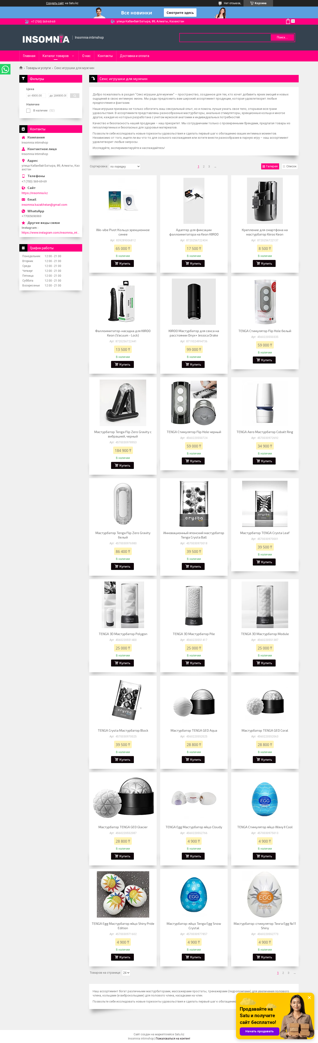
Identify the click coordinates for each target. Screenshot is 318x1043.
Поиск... (282, 37)
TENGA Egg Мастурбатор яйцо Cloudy (194, 827)
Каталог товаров (56, 56)
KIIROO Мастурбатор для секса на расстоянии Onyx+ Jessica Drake (194, 333)
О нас (86, 56)
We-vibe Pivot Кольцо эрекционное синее (123, 232)
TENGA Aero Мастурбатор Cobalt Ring (265, 432)
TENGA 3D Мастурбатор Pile (194, 634)
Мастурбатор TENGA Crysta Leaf (265, 533)
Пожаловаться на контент (173, 1038)
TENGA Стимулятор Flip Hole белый (264, 331)
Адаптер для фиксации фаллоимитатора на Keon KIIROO (194, 232)
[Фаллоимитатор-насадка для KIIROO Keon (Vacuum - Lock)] (122, 302)
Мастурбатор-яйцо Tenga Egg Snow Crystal (194, 926)
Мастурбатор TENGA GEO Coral (265, 730)
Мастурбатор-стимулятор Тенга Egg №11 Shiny (265, 926)
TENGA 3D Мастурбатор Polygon (123, 634)
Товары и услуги (38, 68)
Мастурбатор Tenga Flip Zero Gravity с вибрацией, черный (123, 434)
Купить (124, 263)
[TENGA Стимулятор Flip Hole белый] (264, 302)
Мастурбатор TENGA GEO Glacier (123, 827)
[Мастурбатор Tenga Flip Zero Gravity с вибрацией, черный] (122, 403)
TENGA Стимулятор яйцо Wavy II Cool (265, 827)
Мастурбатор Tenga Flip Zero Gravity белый (122, 535)
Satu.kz (179, 1034)
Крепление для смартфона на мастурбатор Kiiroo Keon (265, 232)
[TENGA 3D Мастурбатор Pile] (193, 605)
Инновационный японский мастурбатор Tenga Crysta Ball (193, 535)
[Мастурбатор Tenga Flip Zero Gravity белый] (122, 504)
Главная (29, 56)
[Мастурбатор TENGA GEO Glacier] (122, 798)
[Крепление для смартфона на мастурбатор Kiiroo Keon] (264, 201)
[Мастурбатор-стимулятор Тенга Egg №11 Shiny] (264, 894)
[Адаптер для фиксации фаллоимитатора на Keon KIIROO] (193, 201)
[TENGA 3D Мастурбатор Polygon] (122, 605)
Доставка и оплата (134, 56)
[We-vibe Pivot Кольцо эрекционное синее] (122, 201)
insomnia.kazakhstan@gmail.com (44, 204)
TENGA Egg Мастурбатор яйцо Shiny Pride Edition (123, 926)
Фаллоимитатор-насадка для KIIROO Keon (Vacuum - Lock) (123, 333)
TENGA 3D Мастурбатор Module (265, 634)
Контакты (105, 56)
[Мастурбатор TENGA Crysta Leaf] (264, 504)
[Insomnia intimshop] (46, 37)
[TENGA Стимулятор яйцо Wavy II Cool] (264, 798)
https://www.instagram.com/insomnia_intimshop (51, 232)
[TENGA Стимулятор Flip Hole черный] (193, 403)
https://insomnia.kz (35, 193)
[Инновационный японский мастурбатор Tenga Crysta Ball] (193, 504)
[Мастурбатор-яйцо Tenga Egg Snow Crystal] (193, 894)
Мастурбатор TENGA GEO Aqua (194, 730)
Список (291, 166)
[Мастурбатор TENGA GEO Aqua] (193, 701)
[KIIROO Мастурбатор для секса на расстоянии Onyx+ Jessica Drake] (193, 302)
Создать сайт (55, 3)
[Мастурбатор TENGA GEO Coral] (264, 701)
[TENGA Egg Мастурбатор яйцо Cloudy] (193, 798)
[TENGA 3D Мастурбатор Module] (264, 605)
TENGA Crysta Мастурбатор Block (123, 730)
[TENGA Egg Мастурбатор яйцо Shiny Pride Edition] (122, 894)
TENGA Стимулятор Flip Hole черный (194, 432)
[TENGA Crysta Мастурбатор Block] (122, 701)
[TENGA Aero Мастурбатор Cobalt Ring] (264, 403)
